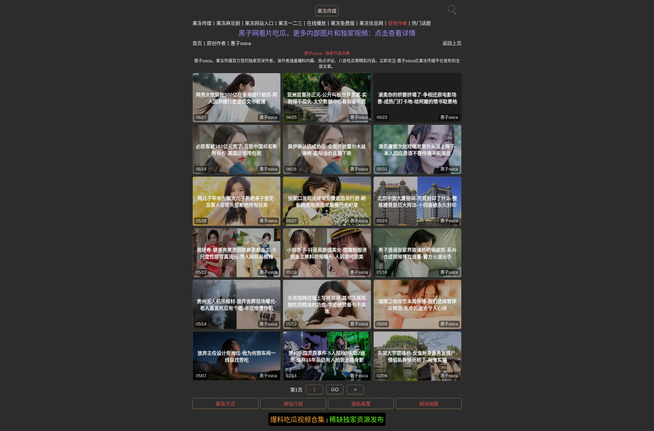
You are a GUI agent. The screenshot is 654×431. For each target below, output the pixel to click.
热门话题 (421, 23)
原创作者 (397, 23)
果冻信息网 (371, 23)
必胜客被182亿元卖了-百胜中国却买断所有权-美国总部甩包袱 (236, 150)
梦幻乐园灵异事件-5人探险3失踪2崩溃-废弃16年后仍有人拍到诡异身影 (327, 356)
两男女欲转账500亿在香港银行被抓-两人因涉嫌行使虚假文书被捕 (236, 98)
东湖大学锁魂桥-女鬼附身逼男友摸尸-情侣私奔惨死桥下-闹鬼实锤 (417, 356)
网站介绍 (293, 403)
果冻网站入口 (259, 23)
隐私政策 (361, 403)
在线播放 (316, 23)
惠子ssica (268, 117)
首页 (197, 43)
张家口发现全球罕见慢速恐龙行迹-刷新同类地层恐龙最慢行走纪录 (327, 201)
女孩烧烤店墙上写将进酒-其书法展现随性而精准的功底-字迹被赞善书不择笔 (327, 304)
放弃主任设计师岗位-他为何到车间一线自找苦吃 (237, 356)
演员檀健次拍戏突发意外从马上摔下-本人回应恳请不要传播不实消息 (417, 150)
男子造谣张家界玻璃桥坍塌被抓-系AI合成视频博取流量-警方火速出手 (417, 253)
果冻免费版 (343, 23)
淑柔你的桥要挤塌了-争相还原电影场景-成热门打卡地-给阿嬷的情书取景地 (417, 98)
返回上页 (452, 43)
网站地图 (428, 403)
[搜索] (451, 8)
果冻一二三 (290, 23)
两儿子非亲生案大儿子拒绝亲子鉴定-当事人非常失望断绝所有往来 (237, 201)
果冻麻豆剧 (228, 23)
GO (335, 389)
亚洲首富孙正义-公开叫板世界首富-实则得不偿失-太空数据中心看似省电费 (327, 98)
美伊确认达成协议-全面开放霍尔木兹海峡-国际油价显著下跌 (327, 150)
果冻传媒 (327, 11)
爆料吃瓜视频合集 (297, 420)
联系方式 (225, 403)
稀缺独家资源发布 (356, 420)
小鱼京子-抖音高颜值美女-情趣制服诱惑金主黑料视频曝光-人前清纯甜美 (327, 253)
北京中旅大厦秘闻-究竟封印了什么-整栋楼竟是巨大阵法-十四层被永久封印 (417, 201)
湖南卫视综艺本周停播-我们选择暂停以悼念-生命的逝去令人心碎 (417, 305)
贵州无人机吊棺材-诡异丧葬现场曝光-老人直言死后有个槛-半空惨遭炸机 (237, 305)
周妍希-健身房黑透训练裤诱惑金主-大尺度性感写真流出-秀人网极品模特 (237, 253)
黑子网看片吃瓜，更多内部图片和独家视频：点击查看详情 (327, 33)
